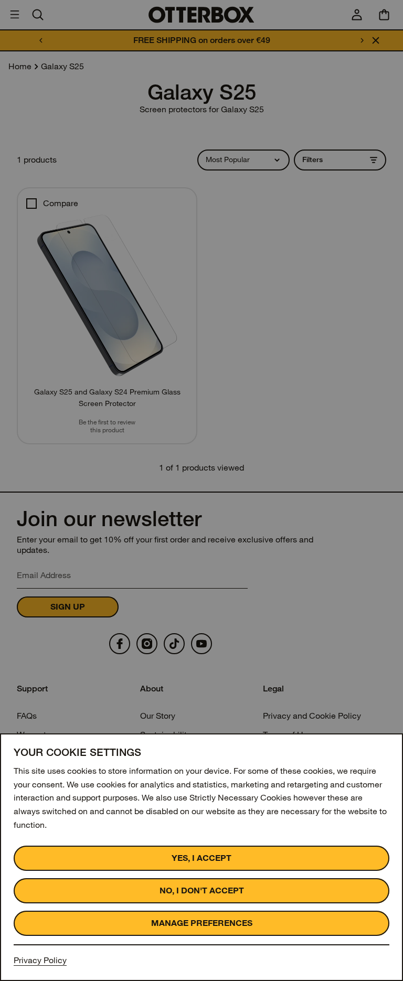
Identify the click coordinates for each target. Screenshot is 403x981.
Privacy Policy (40, 960)
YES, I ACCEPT (201, 858)
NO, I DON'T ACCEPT (202, 890)
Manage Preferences (201, 923)
